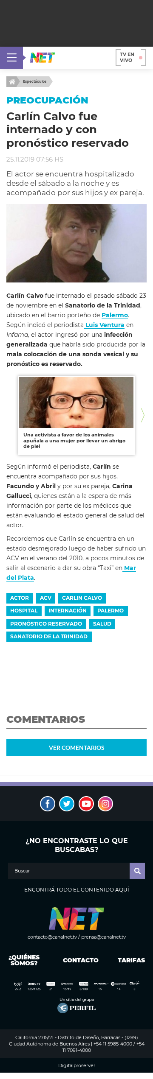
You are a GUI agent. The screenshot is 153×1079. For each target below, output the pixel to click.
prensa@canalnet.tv (103, 937)
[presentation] (10, 415)
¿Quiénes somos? (24, 960)
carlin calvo (82, 598)
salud (102, 624)
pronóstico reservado (46, 624)
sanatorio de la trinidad (49, 636)
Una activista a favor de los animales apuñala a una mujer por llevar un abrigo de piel (74, 440)
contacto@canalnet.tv (52, 937)
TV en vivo (127, 57)
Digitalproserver (76, 1065)
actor (19, 598)
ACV (45, 598)
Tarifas (131, 960)
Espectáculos (34, 81)
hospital (23, 610)
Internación (67, 610)
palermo (110, 610)
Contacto (79, 960)
